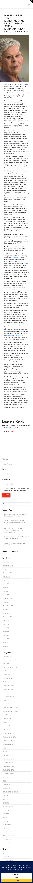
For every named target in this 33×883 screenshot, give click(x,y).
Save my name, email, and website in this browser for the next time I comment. (16, 489)
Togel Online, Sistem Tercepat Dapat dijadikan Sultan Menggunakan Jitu (15, 515)
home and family (8, 733)
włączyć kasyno (8, 843)
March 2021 (6, 595)
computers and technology (11, 707)
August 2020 (7, 620)
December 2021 (8, 562)
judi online (6, 755)
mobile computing (8, 762)
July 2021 (6, 580)
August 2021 (7, 576)
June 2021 (6, 584)
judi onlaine (15, 257)
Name (6, 459)
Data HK (5, 715)
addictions (6, 663)
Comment (7, 431)
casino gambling (8, 678)
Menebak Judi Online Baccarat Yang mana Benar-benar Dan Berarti (16, 537)
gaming (5, 729)
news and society (8, 769)
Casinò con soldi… (8, 674)
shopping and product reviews (12, 810)
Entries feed (6, 856)
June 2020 (6, 628)
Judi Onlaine (15, 296)
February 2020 (7, 642)
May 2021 (6, 587)
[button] (28, 4)
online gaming (7, 777)
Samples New (7, 799)
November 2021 (8, 565)
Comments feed (8, 860)
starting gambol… (8, 821)
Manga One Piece (8, 759)
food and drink (7, 726)
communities (7, 704)
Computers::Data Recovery (11, 711)
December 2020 (8, 606)
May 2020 (6, 631)
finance (5, 722)
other (4, 780)
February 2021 (7, 598)
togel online (6, 828)
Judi (4, 748)
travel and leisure (8, 832)
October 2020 (7, 613)
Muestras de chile (8, 766)
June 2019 (6, 646)
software (5, 817)
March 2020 (6, 639)
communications (8, 700)
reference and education (10, 791)
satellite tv (6, 802)
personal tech (7, 784)
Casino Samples (8, 689)
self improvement (8, 806)
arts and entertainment (10, 667)
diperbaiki (16, 243)
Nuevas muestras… (9, 773)
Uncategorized (7, 839)
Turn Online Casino (8, 835)
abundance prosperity (9, 660)
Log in (5, 853)
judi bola (5, 751)
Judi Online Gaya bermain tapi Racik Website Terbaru (14, 544)
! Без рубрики (7, 656)
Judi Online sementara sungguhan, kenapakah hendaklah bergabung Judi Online (15, 522)
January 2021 (7, 602)
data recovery (7, 718)
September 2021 (8, 573)
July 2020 (6, 624)
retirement (6, 795)
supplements (7, 824)
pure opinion (7, 788)
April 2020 (6, 635)
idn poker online (8, 744)
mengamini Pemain (13, 335)
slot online (6, 813)
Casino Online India (9, 682)
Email (5, 469)
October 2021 (7, 569)
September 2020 (8, 617)
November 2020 (8, 609)
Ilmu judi (5, 412)
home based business (9, 736)
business (5, 671)
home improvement (9, 740)
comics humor (7, 693)
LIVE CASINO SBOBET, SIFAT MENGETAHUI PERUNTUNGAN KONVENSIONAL (14, 530)
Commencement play (9, 696)
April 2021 (6, 591)
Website (6, 479)
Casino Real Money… (9, 685)
